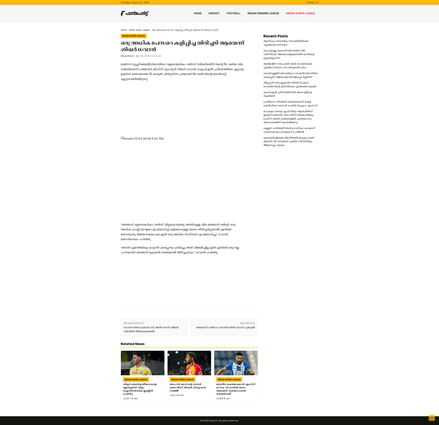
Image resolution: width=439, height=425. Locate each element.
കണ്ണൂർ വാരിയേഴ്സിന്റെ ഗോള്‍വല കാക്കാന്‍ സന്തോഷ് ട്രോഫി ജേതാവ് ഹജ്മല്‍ (289, 130)
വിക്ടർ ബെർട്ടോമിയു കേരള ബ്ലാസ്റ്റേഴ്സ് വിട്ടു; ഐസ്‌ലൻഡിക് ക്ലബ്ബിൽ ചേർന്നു (140, 389)
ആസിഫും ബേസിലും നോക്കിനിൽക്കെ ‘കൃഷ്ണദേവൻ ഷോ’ (285, 42)
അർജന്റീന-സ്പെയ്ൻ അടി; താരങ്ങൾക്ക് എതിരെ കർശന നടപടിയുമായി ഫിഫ (287, 65)
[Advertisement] (182, 109)
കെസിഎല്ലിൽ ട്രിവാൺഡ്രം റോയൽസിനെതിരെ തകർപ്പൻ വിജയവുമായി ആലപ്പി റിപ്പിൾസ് (290, 75)
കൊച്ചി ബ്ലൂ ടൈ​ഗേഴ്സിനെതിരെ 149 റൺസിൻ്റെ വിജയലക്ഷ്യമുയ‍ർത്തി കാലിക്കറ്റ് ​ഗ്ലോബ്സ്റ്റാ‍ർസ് (289, 54)
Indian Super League (300, 13)
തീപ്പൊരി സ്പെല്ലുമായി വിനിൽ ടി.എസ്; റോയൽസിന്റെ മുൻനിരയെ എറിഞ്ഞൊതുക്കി (289, 84)
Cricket (214, 13)
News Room (127, 56)
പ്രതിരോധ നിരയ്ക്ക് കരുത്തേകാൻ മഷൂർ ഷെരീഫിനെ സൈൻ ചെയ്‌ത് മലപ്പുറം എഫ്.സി (290, 103)
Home (198, 13)
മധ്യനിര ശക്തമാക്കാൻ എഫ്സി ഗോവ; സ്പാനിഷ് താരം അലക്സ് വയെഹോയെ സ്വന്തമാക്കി (235, 389)
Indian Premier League (263, 13)
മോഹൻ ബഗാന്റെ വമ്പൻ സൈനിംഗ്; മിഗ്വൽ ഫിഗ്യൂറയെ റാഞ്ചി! (188, 387)
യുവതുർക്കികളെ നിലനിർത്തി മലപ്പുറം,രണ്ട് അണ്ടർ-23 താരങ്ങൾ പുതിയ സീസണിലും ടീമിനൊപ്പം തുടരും (288, 141)
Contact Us (312, 2)
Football (234, 13)
